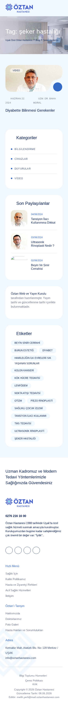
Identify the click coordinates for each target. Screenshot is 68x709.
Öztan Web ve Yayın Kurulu (28, 293)
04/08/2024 (37, 214)
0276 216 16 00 (15, 516)
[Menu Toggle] (59, 8)
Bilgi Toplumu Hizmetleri (33, 675)
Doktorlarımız (13, 618)
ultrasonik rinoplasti (29, 431)
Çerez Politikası (34, 680)
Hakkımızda (12, 613)
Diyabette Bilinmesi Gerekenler (30, 110)
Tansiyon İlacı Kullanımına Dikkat (43, 220)
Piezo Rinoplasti (42, 400)
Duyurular (23, 168)
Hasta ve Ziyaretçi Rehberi (21, 584)
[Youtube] (36, 550)
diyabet (47, 350)
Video (16, 70)
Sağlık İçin (11, 573)
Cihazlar (21, 159)
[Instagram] (27, 550)
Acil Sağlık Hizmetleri (18, 590)
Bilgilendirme (25, 149)
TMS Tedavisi (23, 423)
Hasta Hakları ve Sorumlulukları (24, 630)
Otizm (18, 400)
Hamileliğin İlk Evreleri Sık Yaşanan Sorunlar (33, 359)
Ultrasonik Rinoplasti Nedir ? (42, 244)
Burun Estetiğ (24, 350)
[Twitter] (18, 550)
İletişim (9, 595)
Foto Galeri (11, 624)
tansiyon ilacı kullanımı (30, 416)
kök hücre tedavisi (27, 378)
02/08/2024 (37, 260)
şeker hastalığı (25, 438)
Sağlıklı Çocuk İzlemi (29, 408)
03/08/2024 (37, 237)
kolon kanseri (24, 370)
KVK (34, 684)
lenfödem (21, 385)
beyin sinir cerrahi (27, 343)
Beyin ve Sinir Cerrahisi (40, 267)
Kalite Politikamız (15, 579)
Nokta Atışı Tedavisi (27, 393)
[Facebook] (9, 550)
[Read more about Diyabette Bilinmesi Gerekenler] (34, 78)
